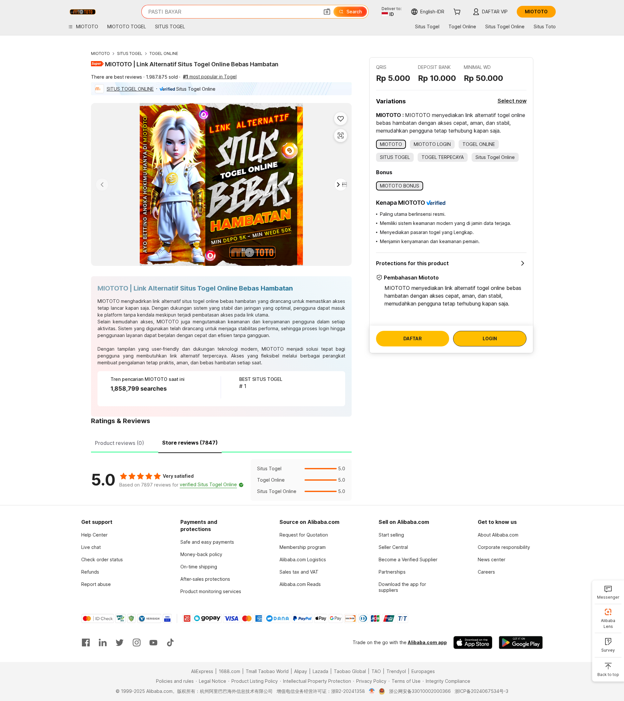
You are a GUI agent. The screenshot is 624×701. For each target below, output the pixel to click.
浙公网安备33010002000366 (420, 691)
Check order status (102, 559)
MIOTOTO (100, 53)
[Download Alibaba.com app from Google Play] (521, 642)
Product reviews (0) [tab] (119, 443)
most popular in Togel (210, 76)
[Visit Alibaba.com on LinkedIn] (102, 642)
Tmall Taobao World (267, 671)
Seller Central (393, 547)
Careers (486, 572)
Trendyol (396, 671)
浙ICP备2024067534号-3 (481, 691)
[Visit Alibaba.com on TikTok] (170, 642)
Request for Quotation (304, 535)
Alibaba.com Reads (300, 584)
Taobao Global (350, 671)
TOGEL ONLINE (164, 53)
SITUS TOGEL (129, 53)
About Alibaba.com (498, 535)
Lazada (320, 671)
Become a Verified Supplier (408, 559)
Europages (423, 671)
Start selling (391, 535)
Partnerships (392, 572)
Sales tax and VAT (299, 572)
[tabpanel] (221, 480)
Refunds (90, 572)
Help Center (94, 535)
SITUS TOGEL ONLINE (130, 89)
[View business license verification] (372, 691)
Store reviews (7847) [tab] (190, 442)
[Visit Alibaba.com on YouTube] (153, 642)
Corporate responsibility (504, 547)
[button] (327, 11)
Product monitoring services (210, 591)
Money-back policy (201, 554)
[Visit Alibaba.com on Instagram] (136, 642)
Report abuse (96, 584)
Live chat (91, 547)
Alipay (300, 671)
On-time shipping (198, 566)
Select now (512, 100)
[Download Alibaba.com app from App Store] (472, 642)
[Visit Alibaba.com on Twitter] (119, 642)
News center (491, 559)
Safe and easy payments (207, 542)
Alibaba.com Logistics (303, 559)
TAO (376, 671)
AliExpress (202, 671)
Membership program (303, 547)
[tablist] (221, 442)
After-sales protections (205, 579)
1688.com (229, 671)
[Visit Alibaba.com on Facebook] (85, 642)
